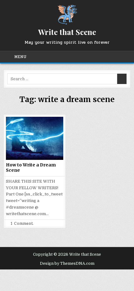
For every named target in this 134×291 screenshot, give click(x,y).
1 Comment (22, 224)
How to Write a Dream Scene (31, 167)
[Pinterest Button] (87, 57)
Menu (20, 57)
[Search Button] (124, 57)
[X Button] (72, 57)
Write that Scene (67, 32)
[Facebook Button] (79, 57)
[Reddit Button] (116, 57)
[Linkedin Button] (94, 57)
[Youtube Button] (109, 57)
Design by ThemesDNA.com (67, 263)
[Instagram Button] (101, 57)
